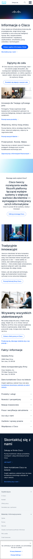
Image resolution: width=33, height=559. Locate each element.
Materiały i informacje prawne (11, 514)
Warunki (3, 526)
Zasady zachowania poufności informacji (13, 529)
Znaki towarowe (5, 537)
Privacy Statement (15, 551)
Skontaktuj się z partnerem (8, 507)
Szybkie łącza (6, 492)
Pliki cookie (4, 533)
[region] (16, 550)
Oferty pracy (5, 503)
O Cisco (3, 495)
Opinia (3, 518)
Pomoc (3, 522)
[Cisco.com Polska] (3, 2)
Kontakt (3, 499)
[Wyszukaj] (25, 2)
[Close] (30, 543)
